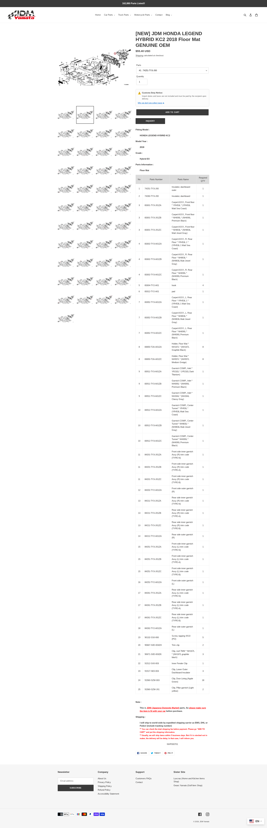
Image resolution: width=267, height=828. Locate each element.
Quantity (140, 76)
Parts (138, 65)
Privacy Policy (104, 782)
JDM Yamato (204, 822)
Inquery (150, 121)
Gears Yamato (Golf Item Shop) (188, 785)
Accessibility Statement (108, 794)
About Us (102, 778)
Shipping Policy (105, 786)
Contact (139, 782)
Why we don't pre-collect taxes (151, 103)
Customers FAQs (144, 778)
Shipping (139, 55)
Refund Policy (104, 790)
